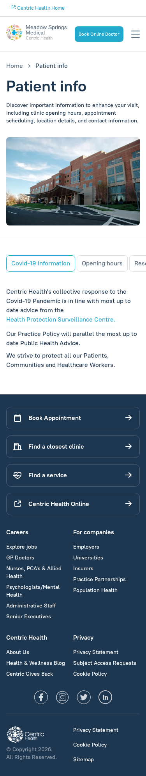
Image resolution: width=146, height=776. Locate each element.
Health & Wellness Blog (35, 663)
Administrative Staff (31, 605)
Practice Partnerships (99, 579)
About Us (17, 652)
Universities (88, 557)
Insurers (83, 568)
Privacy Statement (95, 652)
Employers (86, 547)
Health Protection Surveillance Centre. (61, 319)
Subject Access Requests (104, 663)
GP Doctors (20, 557)
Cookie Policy (90, 674)
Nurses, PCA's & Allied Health (34, 572)
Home (14, 65)
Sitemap (83, 759)
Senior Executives (28, 616)
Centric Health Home (40, 8)
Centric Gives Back (29, 674)
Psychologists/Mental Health (33, 591)
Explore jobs (21, 547)
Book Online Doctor (99, 34)
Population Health (95, 590)
